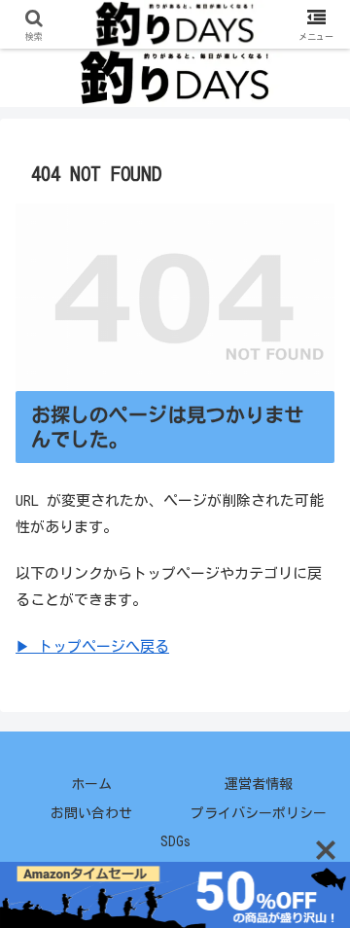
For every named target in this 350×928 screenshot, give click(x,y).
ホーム (91, 784)
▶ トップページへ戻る (92, 646)
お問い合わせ (91, 813)
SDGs (175, 841)
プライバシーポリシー (259, 813)
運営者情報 (259, 784)
